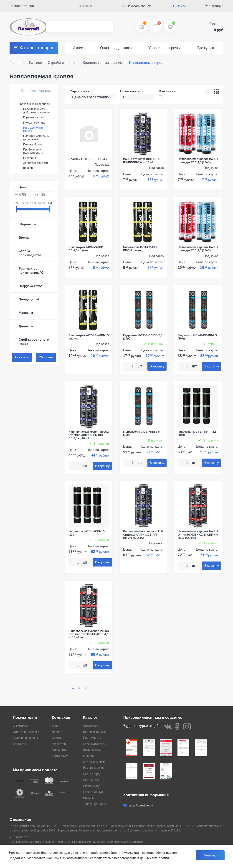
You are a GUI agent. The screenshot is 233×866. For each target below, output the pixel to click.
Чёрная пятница (22, 5)
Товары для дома (95, 804)
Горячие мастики (34, 117)
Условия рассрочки (164, 48)
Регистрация (214, 5)
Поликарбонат (32, 144)
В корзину (157, 366)
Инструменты (92, 737)
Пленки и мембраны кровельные (36, 138)
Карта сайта (60, 756)
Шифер (28, 168)
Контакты (19, 744)
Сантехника (91, 779)
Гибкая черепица (34, 122)
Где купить (206, 48)
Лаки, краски (92, 749)
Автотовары (91, 726)
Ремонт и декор (93, 767)
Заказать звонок (138, 6)
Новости (57, 732)
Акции (78, 48)
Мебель (88, 756)
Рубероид (29, 158)
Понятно (210, 855)
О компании (21, 726)
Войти (181, 6)
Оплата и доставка (116, 48)
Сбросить (46, 357)
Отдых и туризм (94, 762)
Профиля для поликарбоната (33, 151)
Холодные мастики (35, 163)
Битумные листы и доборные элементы (36, 110)
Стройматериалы (35, 91)
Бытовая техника (94, 732)
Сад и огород (92, 774)
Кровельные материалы (34, 104)
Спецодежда (91, 786)
